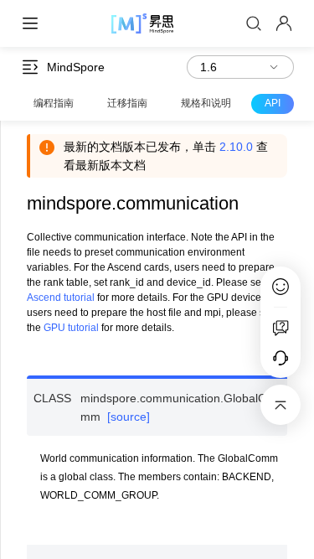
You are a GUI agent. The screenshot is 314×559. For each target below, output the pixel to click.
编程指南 (53, 103)
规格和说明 (206, 103)
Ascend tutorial (61, 297)
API (273, 103)
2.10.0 (236, 146)
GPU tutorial (71, 328)
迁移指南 (127, 103)
